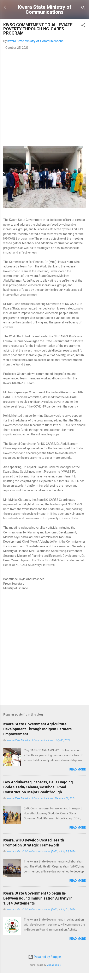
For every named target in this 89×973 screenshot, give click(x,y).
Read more (77, 769)
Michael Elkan (54, 965)
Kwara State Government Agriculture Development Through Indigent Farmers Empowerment (37, 729)
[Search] (83, 8)
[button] (83, 26)
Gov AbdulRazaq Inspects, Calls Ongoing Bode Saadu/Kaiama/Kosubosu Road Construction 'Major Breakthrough (38, 787)
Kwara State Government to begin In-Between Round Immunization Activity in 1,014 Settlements (37, 898)
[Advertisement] (44, 99)
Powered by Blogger (47, 957)
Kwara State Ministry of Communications (44, 9)
